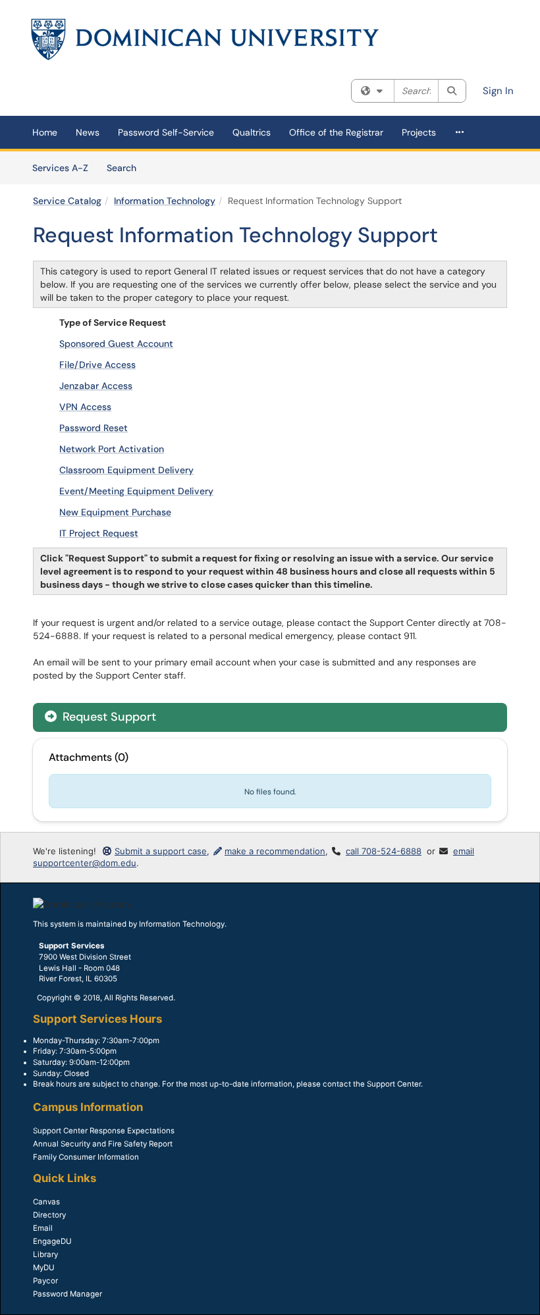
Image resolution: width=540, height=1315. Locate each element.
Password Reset (93, 428)
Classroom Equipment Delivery (126, 470)
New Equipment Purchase (115, 512)
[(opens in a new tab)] (205, 39)
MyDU (44, 1267)
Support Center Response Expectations (104, 1130)
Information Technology (164, 201)
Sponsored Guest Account (116, 343)
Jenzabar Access (95, 386)
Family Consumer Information (86, 1157)
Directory (49, 1215)
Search (126, 167)
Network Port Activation (111, 449)
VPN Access (85, 407)
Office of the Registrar (336, 132)
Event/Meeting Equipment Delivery (136, 491)
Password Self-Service (166, 132)
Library (45, 1254)
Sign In (498, 90)
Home (44, 132)
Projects (419, 132)
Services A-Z (60, 168)
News (87, 132)
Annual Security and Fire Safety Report (103, 1143)
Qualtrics (251, 132)
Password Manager (67, 1294)
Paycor (45, 1280)
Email (43, 1228)
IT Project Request (98, 533)
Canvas (46, 1201)
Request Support (107, 717)
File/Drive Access (97, 365)
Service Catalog (67, 201)
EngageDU (52, 1241)
